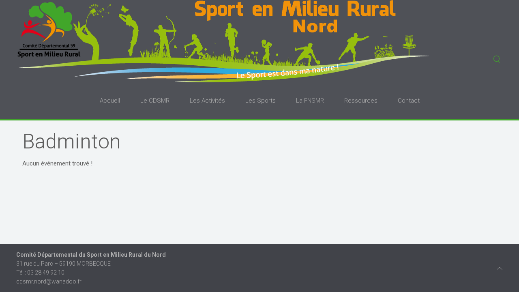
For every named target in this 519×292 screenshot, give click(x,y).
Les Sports (260, 100)
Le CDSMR (154, 100)
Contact (409, 100)
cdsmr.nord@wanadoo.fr (48, 281)
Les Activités (207, 100)
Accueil (110, 100)
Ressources (360, 100)
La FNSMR (310, 100)
